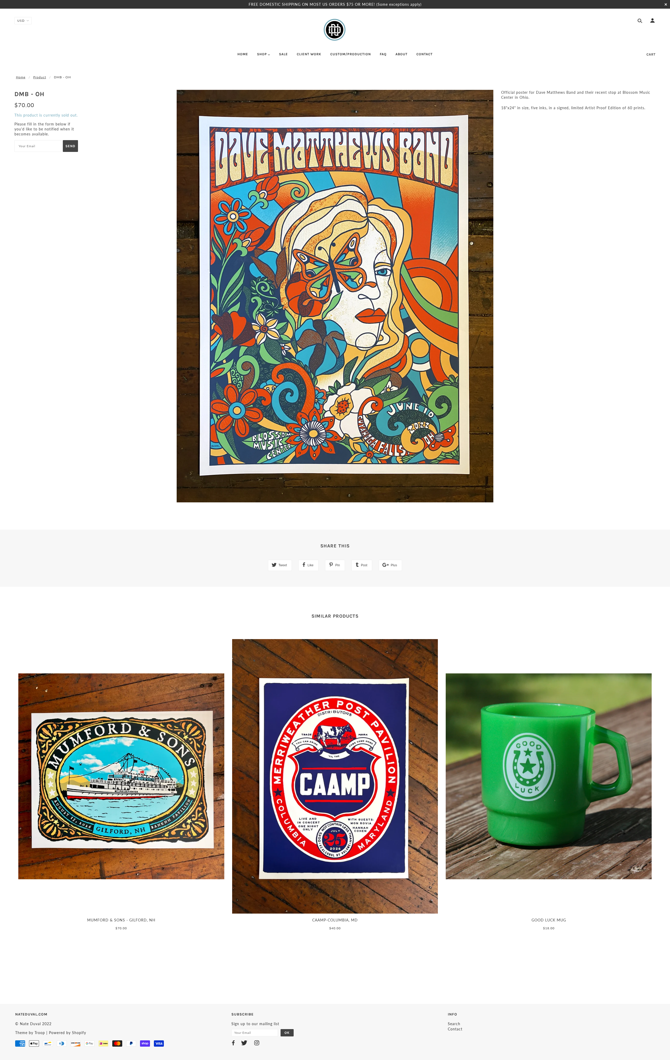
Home (20, 77)
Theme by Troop (30, 1032)
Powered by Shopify (67, 1032)
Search (454, 1023)
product (39, 77)
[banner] (335, 30)
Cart (651, 54)
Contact (455, 1029)
